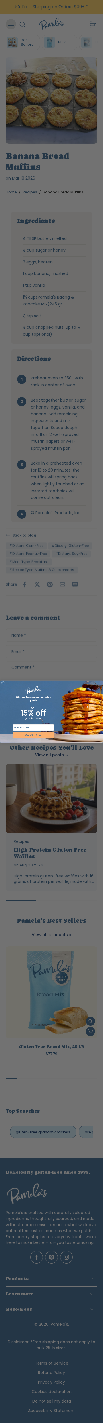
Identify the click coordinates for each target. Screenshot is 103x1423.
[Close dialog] (3, 682)
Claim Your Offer (33, 735)
